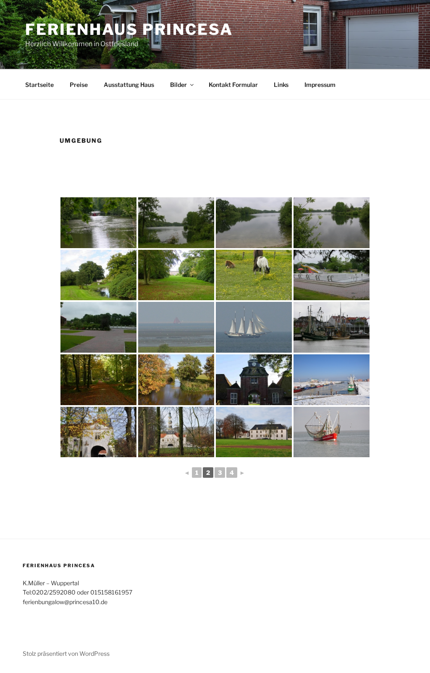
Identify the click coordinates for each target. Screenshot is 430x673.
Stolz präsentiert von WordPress (66, 653)
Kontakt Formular (233, 84)
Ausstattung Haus (129, 84)
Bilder (178, 84)
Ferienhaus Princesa (129, 29)
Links (281, 84)
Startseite (39, 84)
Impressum (320, 84)
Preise (79, 84)
